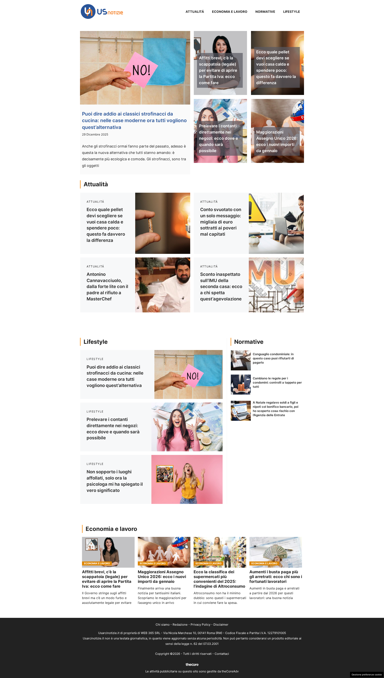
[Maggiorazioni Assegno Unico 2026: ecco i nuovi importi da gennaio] (164, 552)
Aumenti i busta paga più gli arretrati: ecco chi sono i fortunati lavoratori (275, 576)
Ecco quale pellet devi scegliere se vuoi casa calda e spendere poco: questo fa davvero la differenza (276, 67)
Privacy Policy (200, 624)
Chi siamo (163, 624)
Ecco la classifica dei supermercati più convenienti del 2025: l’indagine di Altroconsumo (219, 579)
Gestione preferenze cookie (367, 674)
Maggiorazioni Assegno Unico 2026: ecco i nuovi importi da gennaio (277, 141)
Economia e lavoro (229, 12)
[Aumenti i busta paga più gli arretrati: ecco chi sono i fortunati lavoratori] (275, 552)
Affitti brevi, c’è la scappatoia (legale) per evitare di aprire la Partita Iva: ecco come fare (218, 70)
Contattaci (222, 654)
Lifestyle (291, 12)
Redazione (180, 624)
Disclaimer (220, 624)
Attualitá (195, 12)
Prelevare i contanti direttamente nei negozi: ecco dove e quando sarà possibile (218, 138)
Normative (265, 12)
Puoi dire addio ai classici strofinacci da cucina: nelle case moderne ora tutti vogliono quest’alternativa (134, 120)
